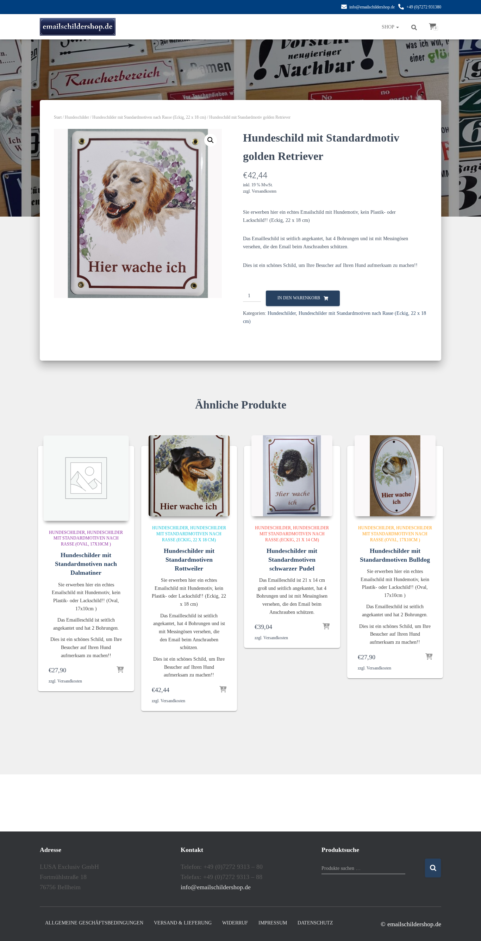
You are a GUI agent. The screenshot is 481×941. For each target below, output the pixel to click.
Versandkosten (264, 191)
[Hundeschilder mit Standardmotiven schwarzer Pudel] (291, 475)
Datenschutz (315, 923)
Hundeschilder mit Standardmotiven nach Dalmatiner (86, 563)
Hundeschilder (77, 117)
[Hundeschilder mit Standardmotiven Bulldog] (395, 475)
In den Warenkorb (298, 297)
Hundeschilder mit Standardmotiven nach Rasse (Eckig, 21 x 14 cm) (294, 533)
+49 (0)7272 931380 (423, 7)
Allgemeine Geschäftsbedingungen (94, 923)
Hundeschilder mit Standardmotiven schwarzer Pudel (292, 559)
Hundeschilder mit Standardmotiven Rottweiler (189, 559)
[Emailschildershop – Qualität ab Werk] (78, 27)
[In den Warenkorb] (120, 670)
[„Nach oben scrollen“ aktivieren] (467, 927)
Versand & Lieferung (183, 923)
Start (58, 117)
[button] (210, 140)
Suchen (433, 868)
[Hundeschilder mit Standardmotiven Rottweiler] (189, 475)
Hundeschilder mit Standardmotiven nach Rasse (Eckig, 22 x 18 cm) (149, 117)
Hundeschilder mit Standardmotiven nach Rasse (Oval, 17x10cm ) (88, 538)
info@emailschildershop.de (372, 7)
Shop (388, 27)
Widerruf (235, 923)
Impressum (272, 923)
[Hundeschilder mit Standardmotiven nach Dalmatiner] (86, 478)
